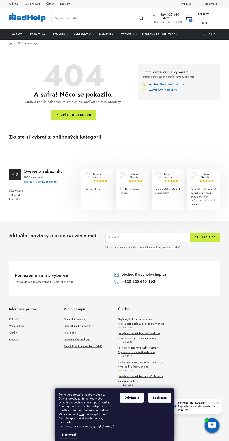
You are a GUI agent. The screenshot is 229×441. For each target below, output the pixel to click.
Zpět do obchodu (76, 115)
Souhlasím (160, 398)
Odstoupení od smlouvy (77, 339)
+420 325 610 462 (168, 16)
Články (50, 4)
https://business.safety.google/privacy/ (88, 426)
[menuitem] (18, 34)
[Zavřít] (218, 403)
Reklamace (70, 332)
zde (81, 414)
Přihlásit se (205, 237)
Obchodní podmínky (75, 319)
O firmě (13, 4)
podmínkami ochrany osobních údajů (159, 247)
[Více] (209, 34)
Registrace (211, 4)
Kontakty (65, 4)
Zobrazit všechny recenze (40, 182)
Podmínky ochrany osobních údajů (83, 346)
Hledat (141, 18)
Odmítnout (132, 398)
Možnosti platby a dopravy (78, 326)
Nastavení (69, 435)
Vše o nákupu (32, 4)
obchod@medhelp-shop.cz (167, 84)
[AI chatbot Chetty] (212, 425)
